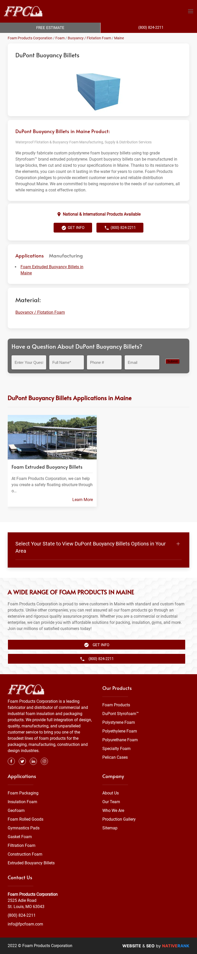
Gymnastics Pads (24, 828)
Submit (172, 361)
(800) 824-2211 (22, 915)
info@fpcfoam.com (25, 924)
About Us (110, 793)
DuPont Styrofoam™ (120, 713)
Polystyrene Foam (118, 722)
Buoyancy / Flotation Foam (89, 38)
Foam (60, 38)
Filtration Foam (21, 845)
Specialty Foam (116, 748)
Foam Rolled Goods (25, 819)
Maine (119, 38)
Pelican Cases (115, 757)
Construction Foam (25, 854)
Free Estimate (50, 27)
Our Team (111, 801)
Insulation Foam (22, 801)
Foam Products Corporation (30, 38)
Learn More (82, 499)
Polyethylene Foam (119, 731)
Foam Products (116, 704)
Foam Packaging (23, 793)
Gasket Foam (20, 836)
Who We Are (113, 810)
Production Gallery (119, 819)
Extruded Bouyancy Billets (31, 862)
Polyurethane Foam (120, 739)
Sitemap (109, 828)
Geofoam (16, 810)
